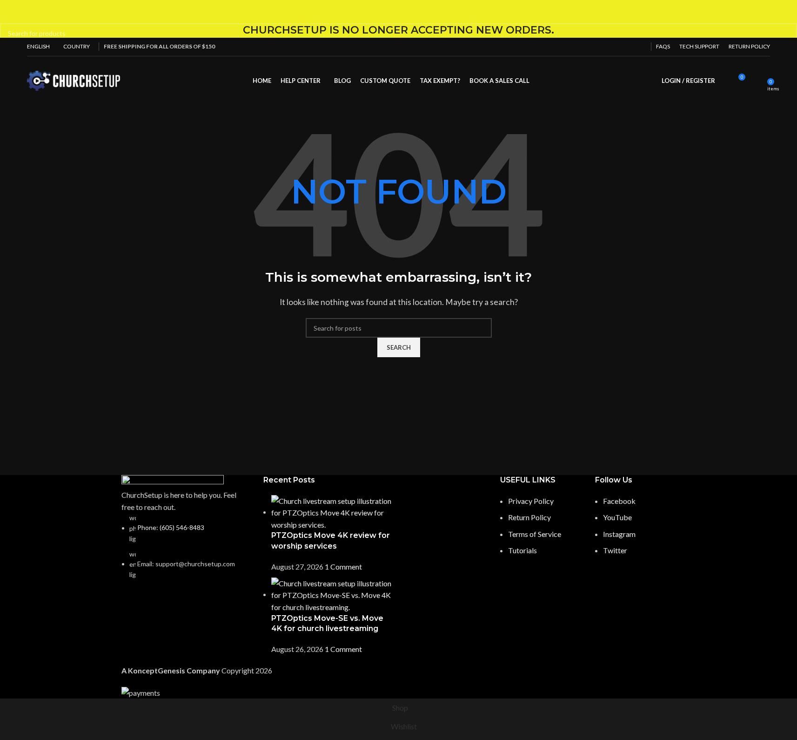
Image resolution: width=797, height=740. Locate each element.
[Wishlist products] (757, 80)
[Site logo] (73, 79)
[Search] (724, 80)
